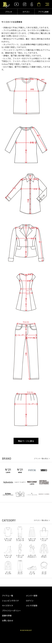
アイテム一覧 (7, 595)
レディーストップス (8, 539)
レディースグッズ (20, 556)
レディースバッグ (44, 539)
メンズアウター (44, 556)
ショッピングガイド (10, 600)
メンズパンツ (20, 572)
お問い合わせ (7, 620)
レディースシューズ (8, 556)
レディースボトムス (32, 539)
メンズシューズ (32, 572)
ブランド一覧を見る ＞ (42, 458)
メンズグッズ (44, 572)
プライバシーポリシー (11, 610)
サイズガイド (7, 605)
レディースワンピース (20, 539)
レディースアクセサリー (32, 556)
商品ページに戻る (26, 440)
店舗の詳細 (6, 615)
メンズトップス (8, 572)
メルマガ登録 (31, 605)
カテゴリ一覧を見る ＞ (42, 520)
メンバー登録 (31, 595)
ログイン (30, 600)
